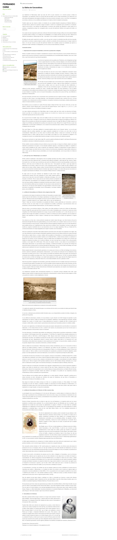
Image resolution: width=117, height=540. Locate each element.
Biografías (6, 18)
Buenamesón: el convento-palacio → (70, 535)
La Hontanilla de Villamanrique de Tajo (10, 60)
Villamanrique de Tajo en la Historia (9, 16)
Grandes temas (7, 21)
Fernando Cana (9, 5)
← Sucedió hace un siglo (25, 535)
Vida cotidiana (7, 20)
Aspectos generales (8, 17)
